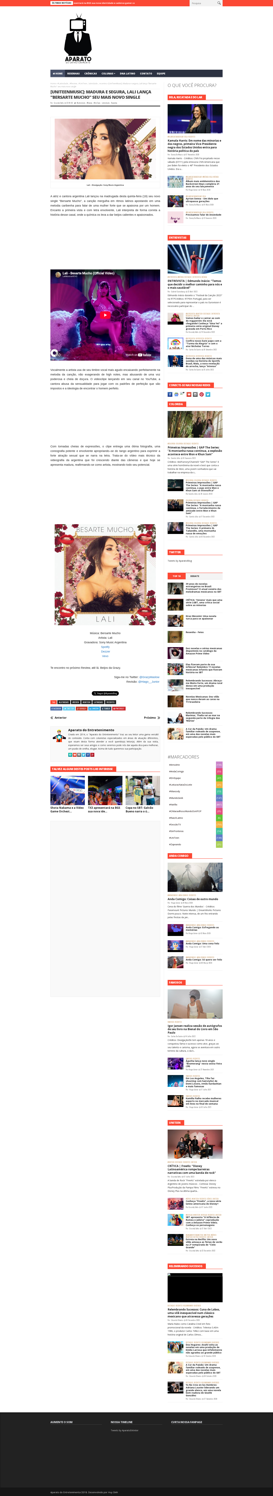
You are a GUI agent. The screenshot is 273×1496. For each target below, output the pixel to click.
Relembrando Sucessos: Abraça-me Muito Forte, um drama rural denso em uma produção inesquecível (204, 684)
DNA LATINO (127, 73)
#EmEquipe (175, 778)
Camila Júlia (175, 458)
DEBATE (194, 576)
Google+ (82, 708)
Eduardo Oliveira (177, 1320)
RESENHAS (73, 73)
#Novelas (189, 1215)
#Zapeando (175, 844)
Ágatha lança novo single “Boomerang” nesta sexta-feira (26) (204, 1063)
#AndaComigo (176, 771)
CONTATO (146, 73)
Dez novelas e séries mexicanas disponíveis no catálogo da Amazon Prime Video (204, 651)
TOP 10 (177, 576)
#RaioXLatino (176, 817)
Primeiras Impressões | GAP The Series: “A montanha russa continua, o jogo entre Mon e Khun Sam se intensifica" (203, 486)
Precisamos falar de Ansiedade (203, 214)
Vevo (105, 656)
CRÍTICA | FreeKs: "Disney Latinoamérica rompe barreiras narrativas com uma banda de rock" (192, 1169)
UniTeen (196, 316)
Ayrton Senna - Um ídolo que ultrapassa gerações (202, 200)
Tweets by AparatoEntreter (124, 1430)
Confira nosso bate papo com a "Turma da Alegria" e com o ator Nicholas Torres (203, 343)
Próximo (150, 717)
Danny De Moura (177, 154)
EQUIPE (161, 73)
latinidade (93, 83)
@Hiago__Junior (148, 681)
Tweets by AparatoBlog (180, 560)
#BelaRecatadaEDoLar (176, 137)
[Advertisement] (105, 240)
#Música (206, 177)
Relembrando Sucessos (192, 1306)
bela (186, 137)
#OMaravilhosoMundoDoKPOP (185, 811)
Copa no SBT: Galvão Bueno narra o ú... (139, 809)
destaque (188, 277)
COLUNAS (107, 73)
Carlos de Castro (195, 349)
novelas (204, 1215)
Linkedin (95, 708)
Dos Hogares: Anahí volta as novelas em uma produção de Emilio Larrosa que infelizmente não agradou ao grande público (204, 1348)
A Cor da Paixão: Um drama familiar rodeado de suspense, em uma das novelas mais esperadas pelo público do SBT (203, 732)
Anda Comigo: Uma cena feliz (202, 943)
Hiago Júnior (193, 190)
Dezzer (105, 651)
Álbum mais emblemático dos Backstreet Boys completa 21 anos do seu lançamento (203, 184)
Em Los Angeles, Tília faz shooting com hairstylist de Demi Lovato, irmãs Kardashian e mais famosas (203, 1082)
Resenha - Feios (195, 632)
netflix (196, 1237)
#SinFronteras (176, 831)
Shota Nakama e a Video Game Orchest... (67, 809)
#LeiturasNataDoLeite (180, 784)
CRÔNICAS (90, 73)
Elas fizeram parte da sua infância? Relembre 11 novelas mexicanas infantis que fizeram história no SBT (204, 668)
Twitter (70, 708)
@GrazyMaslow (149, 677)
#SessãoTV (175, 824)
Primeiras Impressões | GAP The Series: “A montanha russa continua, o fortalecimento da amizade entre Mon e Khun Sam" (203, 508)
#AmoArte (174, 764)
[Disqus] (105, 867)
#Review (73, 83)
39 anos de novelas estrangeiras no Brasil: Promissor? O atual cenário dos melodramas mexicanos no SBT (203, 587)
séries (209, 1199)
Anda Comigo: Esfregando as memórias (202, 929)
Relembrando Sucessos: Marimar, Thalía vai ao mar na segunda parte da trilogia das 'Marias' (203, 716)
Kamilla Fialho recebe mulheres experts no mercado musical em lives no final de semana (203, 1101)
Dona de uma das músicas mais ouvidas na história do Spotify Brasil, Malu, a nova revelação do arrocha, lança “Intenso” (204, 362)
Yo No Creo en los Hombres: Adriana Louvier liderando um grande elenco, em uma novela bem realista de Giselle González (203, 1390)
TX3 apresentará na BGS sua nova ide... (104, 809)
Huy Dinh (113, 1492)
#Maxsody (174, 791)
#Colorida (171, 444)
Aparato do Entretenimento (91, 730)
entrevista (196, 277)
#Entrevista (172, 277)
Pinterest (120, 708)
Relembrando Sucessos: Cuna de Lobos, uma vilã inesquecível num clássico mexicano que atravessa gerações (194, 1313)
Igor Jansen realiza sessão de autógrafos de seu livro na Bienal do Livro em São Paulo (195, 1029)
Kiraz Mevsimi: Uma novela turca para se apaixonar (201, 617)
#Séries (188, 1199)
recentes (103, 83)
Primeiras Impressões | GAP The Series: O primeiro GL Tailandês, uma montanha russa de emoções (202, 529)
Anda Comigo (183, 895)
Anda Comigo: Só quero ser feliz (204, 959)
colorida (179, 444)
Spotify (105, 647)
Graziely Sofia (59, 103)
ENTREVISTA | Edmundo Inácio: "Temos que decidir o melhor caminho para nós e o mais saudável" (195, 284)
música (215, 177)
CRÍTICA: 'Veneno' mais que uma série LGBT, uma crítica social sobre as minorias (204, 602)
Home (53, 83)
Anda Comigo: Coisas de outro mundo (193, 899)
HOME (59, 73)
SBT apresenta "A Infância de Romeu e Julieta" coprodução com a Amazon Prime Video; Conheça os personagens (202, 1221)
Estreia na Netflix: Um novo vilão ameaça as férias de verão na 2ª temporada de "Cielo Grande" (204, 1243)
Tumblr (107, 708)
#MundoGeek (176, 797)
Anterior (61, 717)
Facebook (57, 708)
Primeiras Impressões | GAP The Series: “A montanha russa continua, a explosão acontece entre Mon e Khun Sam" (195, 451)
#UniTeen (83, 83)
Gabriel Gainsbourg (178, 291)
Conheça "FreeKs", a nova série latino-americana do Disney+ (203, 1202)
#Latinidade (63, 83)
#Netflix (173, 804)
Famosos (171, 1022)
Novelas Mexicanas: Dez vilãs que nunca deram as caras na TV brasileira (202, 699)
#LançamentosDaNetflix (194, 1235)
